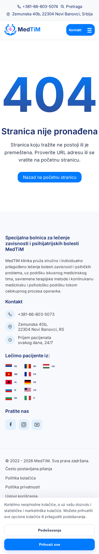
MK (16, 374)
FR (34, 374)
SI (15, 390)
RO (34, 366)
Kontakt (75, 30)
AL (15, 382)
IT (34, 398)
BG (15, 398)
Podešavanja (49, 530)
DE (34, 382)
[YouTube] (37, 424)
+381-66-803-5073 (36, 314)
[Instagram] (23, 424)
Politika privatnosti (22, 487)
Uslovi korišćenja (21, 496)
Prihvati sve (49, 544)
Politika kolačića (20, 478)
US (34, 390)
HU (53, 366)
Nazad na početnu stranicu (49, 177)
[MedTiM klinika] (25, 30)
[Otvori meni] (89, 30)
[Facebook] (10, 424)
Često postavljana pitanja (28, 469)
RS (15, 366)
